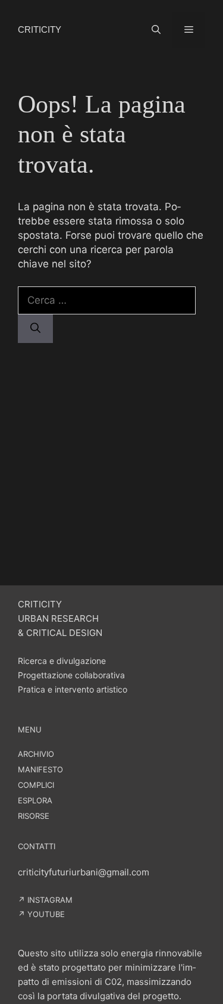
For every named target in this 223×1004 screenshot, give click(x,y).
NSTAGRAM (51, 900)
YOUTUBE (46, 914)
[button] (156, 30)
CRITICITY (39, 29)
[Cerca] (35, 328)
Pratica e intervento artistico (72, 689)
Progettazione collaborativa (71, 675)
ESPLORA (35, 800)
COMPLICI (36, 785)
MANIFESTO (40, 769)
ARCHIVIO (36, 754)
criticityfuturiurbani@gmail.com (83, 872)
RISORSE (33, 816)
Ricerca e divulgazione (62, 661)
